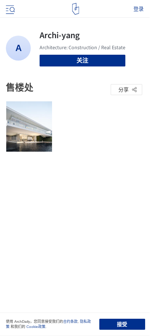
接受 (122, 324)
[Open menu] (9, 9)
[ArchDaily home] (75, 9)
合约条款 (70, 321)
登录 (138, 8)
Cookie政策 (35, 327)
